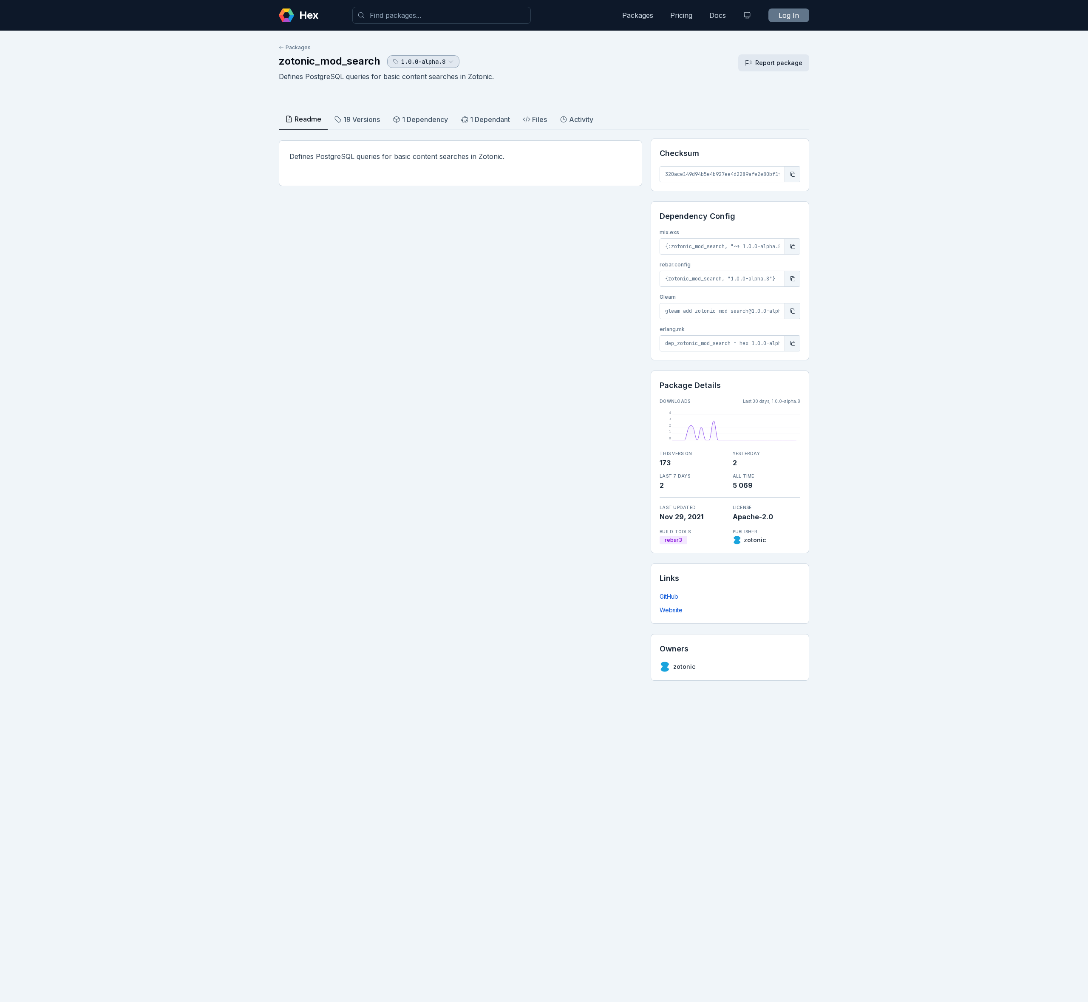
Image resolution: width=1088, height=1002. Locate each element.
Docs (717, 15)
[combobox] (441, 15)
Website (671, 610)
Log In (789, 15)
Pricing (681, 15)
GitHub (669, 596)
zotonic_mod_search (329, 61)
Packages (637, 15)
